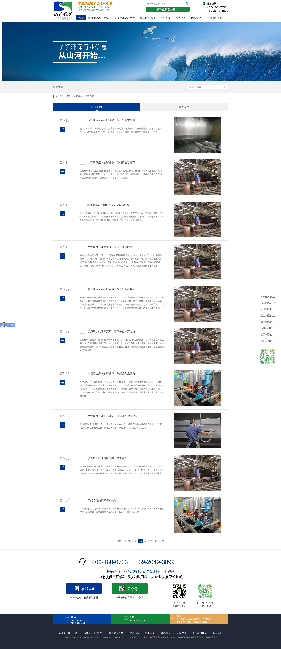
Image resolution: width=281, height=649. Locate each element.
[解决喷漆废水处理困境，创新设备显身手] (197, 304)
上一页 (127, 541)
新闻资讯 (90, 96)
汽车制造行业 (268, 302)
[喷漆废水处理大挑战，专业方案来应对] (197, 261)
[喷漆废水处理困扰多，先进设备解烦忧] (197, 219)
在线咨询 (88, 588)
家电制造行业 (268, 321)
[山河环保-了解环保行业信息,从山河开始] (140, 80)
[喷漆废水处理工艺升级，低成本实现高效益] (197, 430)
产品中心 (134, 633)
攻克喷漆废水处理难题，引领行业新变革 (111, 162)
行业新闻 (96, 107)
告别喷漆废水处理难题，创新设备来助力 (111, 373)
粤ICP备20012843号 (118, 637)
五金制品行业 (268, 315)
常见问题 (181, 17)
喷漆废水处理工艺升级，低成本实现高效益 (113, 416)
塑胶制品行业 (268, 334)
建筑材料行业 (268, 340)
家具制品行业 (268, 309)
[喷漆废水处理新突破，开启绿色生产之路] (197, 346)
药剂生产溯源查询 (167, 9)
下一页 (153, 541)
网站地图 (217, 633)
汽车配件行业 (268, 296)
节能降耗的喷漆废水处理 (102, 500)
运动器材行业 (268, 328)
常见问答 (184, 107)
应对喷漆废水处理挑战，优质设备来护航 (111, 120)
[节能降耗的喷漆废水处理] (197, 515)
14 (146, 541)
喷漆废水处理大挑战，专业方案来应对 (110, 247)
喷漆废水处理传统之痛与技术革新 (107, 458)
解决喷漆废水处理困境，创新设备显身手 (111, 289)
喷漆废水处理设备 (98, 17)
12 (135, 541)
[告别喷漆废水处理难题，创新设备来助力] (197, 388)
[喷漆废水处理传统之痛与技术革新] (197, 473)
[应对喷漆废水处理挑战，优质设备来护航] (197, 135)
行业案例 (165, 17)
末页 (162, 541)
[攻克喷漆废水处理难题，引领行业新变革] (197, 177)
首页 (81, 17)
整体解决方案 (148, 17)
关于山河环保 (214, 17)
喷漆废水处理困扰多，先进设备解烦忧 (109, 204)
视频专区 (196, 17)
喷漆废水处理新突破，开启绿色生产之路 (111, 331)
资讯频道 (78, 96)
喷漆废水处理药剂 (124, 17)
